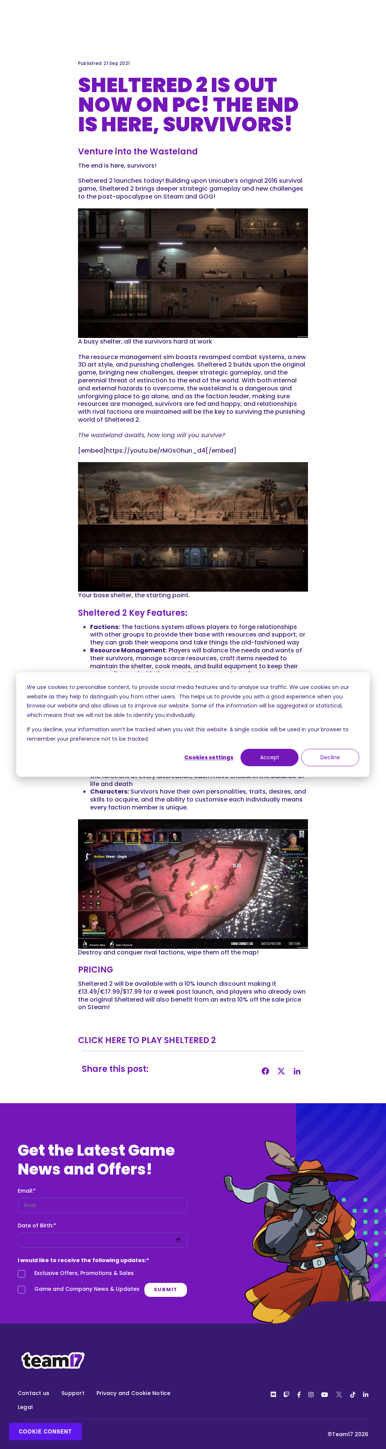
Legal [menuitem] (25, 1407)
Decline (330, 757)
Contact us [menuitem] (33, 1393)
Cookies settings (208, 757)
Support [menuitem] (72, 1393)
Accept (269, 757)
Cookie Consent (45, 1431)
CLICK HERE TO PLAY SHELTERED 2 (148, 1040)
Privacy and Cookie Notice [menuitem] (133, 1393)
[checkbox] (102, 1283)
